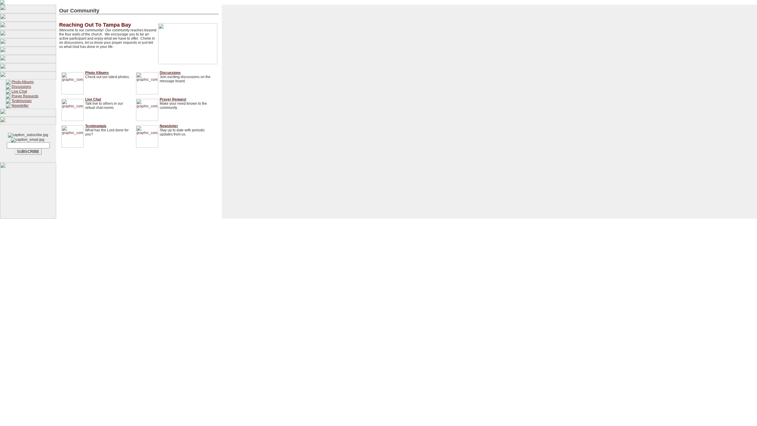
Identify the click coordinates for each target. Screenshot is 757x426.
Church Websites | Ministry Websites (371, 230)
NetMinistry (414, 230)
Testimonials (22, 101)
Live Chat (19, 91)
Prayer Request (173, 99)
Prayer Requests (25, 96)
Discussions (21, 87)
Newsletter (20, 106)
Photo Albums (23, 82)
